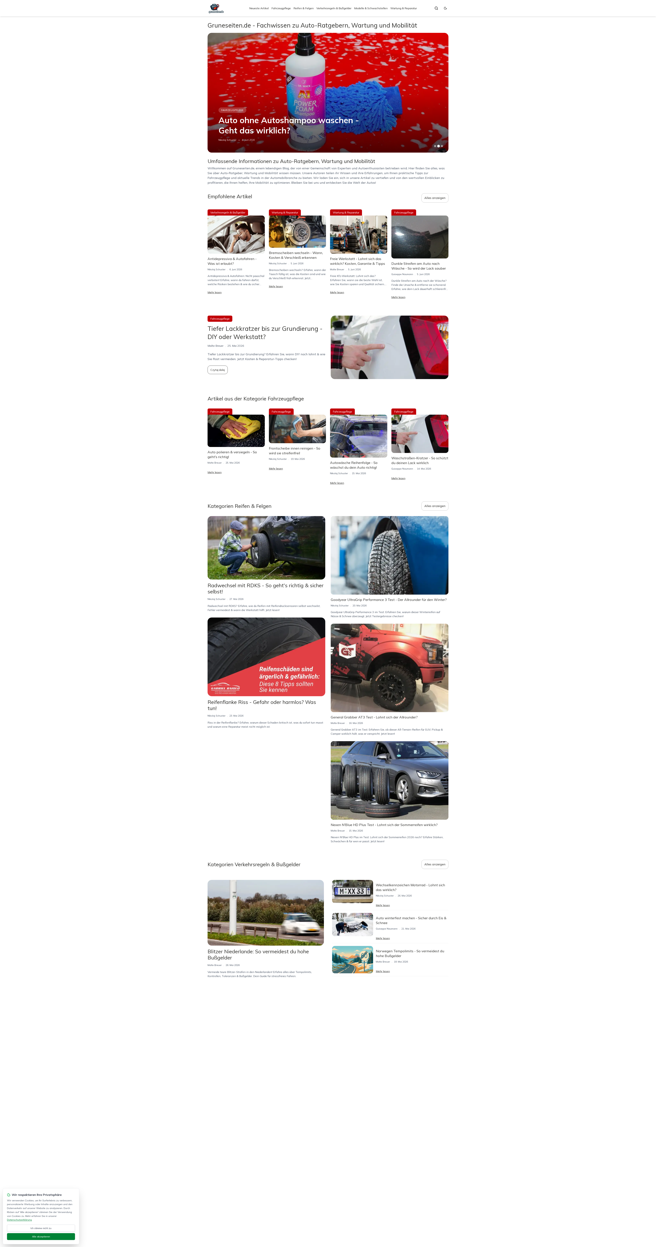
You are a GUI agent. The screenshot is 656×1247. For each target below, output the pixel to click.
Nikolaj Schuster (217, 269)
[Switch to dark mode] (445, 8)
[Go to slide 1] (435, 146)
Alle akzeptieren (41, 1236)
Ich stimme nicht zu (41, 1228)
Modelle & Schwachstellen (371, 8)
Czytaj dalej (217, 370)
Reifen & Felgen (303, 8)
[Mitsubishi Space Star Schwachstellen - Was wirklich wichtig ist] (328, 93)
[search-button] (436, 8)
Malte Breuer (337, 269)
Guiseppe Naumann (229, 139)
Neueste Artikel (259, 8)
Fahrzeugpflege (281, 8)
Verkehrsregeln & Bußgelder (333, 8)
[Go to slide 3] (442, 146)
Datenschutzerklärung (19, 1219)
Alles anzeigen (435, 198)
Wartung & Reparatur (403, 8)
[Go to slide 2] (439, 146)
